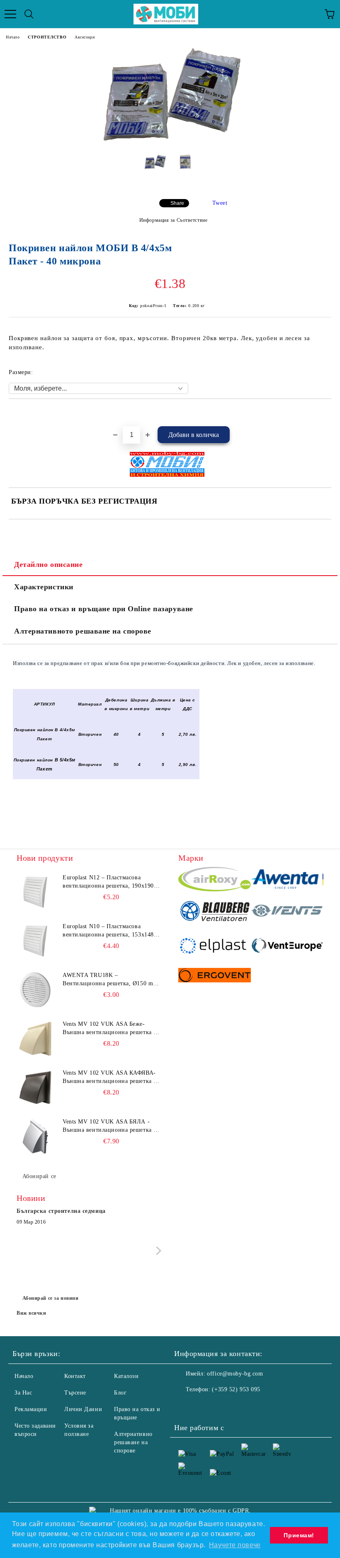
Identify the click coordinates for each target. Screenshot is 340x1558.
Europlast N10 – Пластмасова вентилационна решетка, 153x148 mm (108, 931)
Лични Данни (83, 1409)
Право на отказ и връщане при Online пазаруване (103, 609)
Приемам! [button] (299, 1535)
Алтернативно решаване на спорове (133, 1442)
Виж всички (31, 1313)
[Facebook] (185, 1406)
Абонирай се (39, 1176)
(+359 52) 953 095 (236, 1389)
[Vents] (287, 912)
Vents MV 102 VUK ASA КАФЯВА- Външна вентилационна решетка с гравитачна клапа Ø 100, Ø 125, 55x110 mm (109, 1077)
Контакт (75, 1376)
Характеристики (43, 587)
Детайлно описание (48, 564)
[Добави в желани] (325, 413)
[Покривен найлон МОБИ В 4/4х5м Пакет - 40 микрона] (170, 142)
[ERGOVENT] (214, 976)
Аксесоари (85, 37)
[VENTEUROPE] (287, 946)
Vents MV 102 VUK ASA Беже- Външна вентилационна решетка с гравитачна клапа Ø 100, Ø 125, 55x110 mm (109, 1029)
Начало (12, 37)
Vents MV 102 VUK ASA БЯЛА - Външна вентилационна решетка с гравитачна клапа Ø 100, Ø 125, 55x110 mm (109, 1126)
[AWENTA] (287, 880)
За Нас (23, 1393)
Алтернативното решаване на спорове (82, 631)
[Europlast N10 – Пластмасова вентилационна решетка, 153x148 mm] (35, 941)
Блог (120, 1393)
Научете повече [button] (235, 1544)
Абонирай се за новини (50, 1298)
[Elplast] (214, 946)
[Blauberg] (214, 912)
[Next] (157, 1250)
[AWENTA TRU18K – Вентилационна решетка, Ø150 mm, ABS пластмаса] (35, 989)
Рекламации (31, 1409)
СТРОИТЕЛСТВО (47, 37)
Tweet (220, 203)
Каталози (126, 1376)
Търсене (75, 1393)
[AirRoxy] (214, 880)
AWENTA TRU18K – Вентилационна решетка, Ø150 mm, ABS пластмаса (111, 980)
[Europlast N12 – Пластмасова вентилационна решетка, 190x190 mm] (35, 892)
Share (177, 203)
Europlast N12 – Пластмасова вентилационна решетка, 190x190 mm (108, 882)
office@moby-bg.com (235, 1374)
